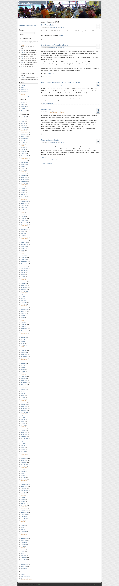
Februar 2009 (24, 531)
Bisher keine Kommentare (48, 103)
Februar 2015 (24, 376)
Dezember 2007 (24, 562)
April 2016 (23, 345)
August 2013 (24, 415)
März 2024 (23, 170)
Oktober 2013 (24, 410)
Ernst (22, 50)
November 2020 (24, 240)
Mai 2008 (23, 551)
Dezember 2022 (24, 201)
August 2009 (24, 518)
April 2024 (23, 168)
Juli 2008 (23, 546)
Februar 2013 (24, 428)
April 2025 (23, 147)
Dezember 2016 (24, 328)
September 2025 (24, 138)
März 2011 (23, 477)
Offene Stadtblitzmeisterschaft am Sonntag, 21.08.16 (60, 82)
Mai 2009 (23, 525)
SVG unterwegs (24, 91)
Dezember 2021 (24, 222)
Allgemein (62, 27)
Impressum (23, 85)
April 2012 (23, 449)
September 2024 (24, 162)
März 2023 (23, 194)
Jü (21, 66)
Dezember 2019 (24, 261)
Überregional (24, 110)
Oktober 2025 (24, 136)
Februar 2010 (24, 505)
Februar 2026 (24, 127)
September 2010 (24, 490)
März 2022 (23, 216)
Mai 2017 (23, 317)
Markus (22, 72)
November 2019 (24, 263)
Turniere (23, 108)
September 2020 (24, 244)
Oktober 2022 (24, 205)
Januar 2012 (24, 456)
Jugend (22, 104)
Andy (22, 58)
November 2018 (24, 287)
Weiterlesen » (61, 35)
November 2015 (24, 356)
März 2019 (23, 278)
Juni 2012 (23, 445)
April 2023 (23, 192)
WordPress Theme (84, 584)
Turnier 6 (43, 157)
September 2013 (24, 412)
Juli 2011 (23, 469)
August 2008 (24, 544)
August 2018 (24, 294)
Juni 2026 (23, 119)
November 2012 (24, 434)
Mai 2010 (23, 499)
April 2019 (23, 276)
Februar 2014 (24, 402)
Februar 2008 (24, 557)
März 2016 (23, 348)
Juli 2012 (23, 443)
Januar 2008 (24, 559)
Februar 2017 (24, 324)
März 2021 (23, 233)
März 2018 (23, 300)
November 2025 (24, 134)
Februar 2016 (24, 350)
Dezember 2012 (24, 432)
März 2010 (23, 503)
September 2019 (24, 268)
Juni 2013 (23, 419)
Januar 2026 (24, 129)
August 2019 (24, 270)
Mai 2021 (23, 231)
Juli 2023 (23, 186)
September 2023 (24, 183)
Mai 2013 (23, 421)
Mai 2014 (23, 395)
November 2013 (24, 408)
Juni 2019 (23, 272)
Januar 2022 (24, 220)
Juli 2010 (23, 495)
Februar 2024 (24, 173)
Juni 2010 (23, 497)
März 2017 (23, 322)
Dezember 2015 (24, 354)
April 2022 (23, 214)
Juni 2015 (23, 367)
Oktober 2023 (24, 181)
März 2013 (23, 425)
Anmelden (23, 574)
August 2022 (24, 207)
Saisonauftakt (46, 109)
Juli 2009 (23, 520)
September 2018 (24, 291)
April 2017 (23, 319)
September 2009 (24, 516)
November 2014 (24, 382)
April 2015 (23, 371)
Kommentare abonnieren (26, 578)
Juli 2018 (23, 296)
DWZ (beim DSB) (25, 96)
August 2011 (23, 466)
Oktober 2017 (24, 311)
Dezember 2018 (24, 285)
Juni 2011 (23, 471)
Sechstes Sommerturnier (50, 140)
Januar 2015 (24, 378)
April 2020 (23, 253)
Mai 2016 (23, 343)
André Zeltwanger (53, 27)
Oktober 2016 (24, 333)
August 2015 (24, 363)
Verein (22, 87)
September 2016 (24, 335)
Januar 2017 (24, 326)
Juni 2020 (23, 248)
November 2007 (24, 564)
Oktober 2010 (24, 488)
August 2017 (24, 313)
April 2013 (23, 423)
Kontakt (22, 23)
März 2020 (23, 255)
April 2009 (23, 527)
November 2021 (24, 224)
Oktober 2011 (24, 462)
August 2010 (24, 492)
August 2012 (24, 441)
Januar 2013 (24, 430)
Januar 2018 (24, 304)
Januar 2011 (23, 482)
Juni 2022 (23, 209)
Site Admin (76, 584)
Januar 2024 (24, 175)
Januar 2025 (24, 153)
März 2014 (23, 399)
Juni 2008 (23, 549)
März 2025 (23, 149)
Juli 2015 (23, 365)
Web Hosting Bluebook (94, 584)
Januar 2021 (24, 235)
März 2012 (23, 451)
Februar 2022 (24, 218)
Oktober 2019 (24, 266)
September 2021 (24, 229)
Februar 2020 (24, 257)
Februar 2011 (24, 479)
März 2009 (23, 529)
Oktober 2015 (24, 358)
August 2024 (24, 164)
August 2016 (24, 337)
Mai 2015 (23, 369)
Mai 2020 (23, 250)
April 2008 (23, 553)
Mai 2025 (23, 144)
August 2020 (24, 246)
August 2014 (24, 389)
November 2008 (24, 538)
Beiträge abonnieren (25, 576)
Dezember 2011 (24, 458)
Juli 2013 (23, 417)
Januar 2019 (24, 283)
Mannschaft (23, 106)
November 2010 (24, 486)
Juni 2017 (23, 315)
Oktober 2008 (24, 540)
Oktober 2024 (24, 160)
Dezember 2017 (24, 307)
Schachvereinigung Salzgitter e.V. (32, 3)
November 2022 (24, 203)
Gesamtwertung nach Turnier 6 (49, 160)
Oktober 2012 (24, 436)
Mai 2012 (23, 447)
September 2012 (24, 438)
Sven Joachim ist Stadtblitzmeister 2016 (55, 45)
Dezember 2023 (24, 177)
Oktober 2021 (24, 227)
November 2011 (24, 460)
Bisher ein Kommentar (47, 39)
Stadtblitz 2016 (51, 73)
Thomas (23, 41)
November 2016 (24, 330)
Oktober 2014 (24, 384)
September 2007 (24, 568)
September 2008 (24, 542)
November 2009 (24, 512)
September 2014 (24, 387)
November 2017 (24, 309)
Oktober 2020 (24, 242)
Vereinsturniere (24, 89)
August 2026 (24, 116)
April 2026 (23, 123)
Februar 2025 (24, 151)
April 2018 (23, 298)
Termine (23, 93)
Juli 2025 (23, 140)
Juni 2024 (23, 166)
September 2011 (24, 464)
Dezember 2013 (24, 406)
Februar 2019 (24, 281)
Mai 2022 (23, 212)
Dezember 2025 (24, 132)
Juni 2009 (23, 523)
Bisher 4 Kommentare (47, 163)
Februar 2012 (24, 453)
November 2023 (24, 179)
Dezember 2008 (24, 536)
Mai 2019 (23, 274)
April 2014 (23, 397)
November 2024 (24, 157)
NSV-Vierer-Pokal (47, 25)
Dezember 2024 (24, 155)
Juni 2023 (23, 188)
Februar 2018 (24, 302)
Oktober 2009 (24, 514)
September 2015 (24, 361)
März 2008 (23, 555)
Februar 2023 (24, 196)
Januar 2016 (24, 352)
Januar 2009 (24, 533)
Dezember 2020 (24, 237)
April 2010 (23, 501)
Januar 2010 (24, 508)
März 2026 (23, 125)
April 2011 (23, 475)
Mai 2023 (23, 190)
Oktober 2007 (24, 566)
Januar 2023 (24, 198)
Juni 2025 (23, 142)
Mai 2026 (23, 121)
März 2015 (23, 374)
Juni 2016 (23, 341)
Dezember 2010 (24, 484)
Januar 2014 (24, 404)
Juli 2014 (23, 391)
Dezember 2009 (24, 510)
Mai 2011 (23, 473)
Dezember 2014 (24, 380)
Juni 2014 (23, 393)
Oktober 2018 (24, 289)
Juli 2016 (23, 339)
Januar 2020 (24, 259)
